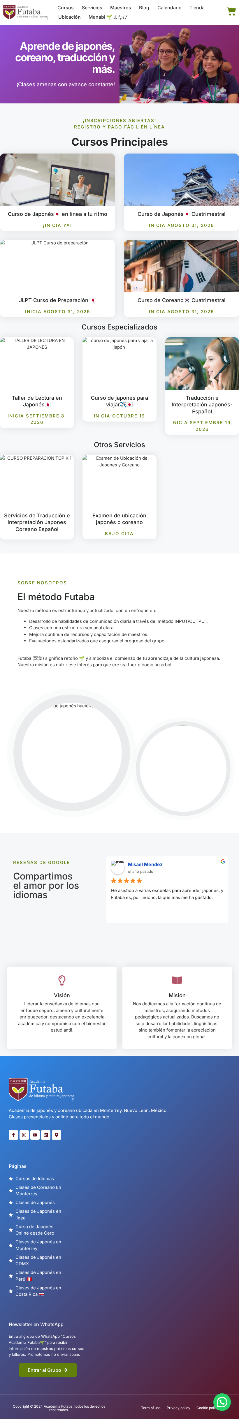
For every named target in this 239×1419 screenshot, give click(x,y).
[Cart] (231, 11)
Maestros (120, 7)
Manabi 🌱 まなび (108, 17)
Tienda (197, 7)
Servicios (92, 7)
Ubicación (69, 17)
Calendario (169, 7)
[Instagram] (24, 1135)
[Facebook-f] (13, 1135)
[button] (222, 1402)
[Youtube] (35, 1135)
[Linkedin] (45, 1135)
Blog (144, 7)
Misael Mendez (145, 864)
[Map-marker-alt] (56, 1135)
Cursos (65, 7)
